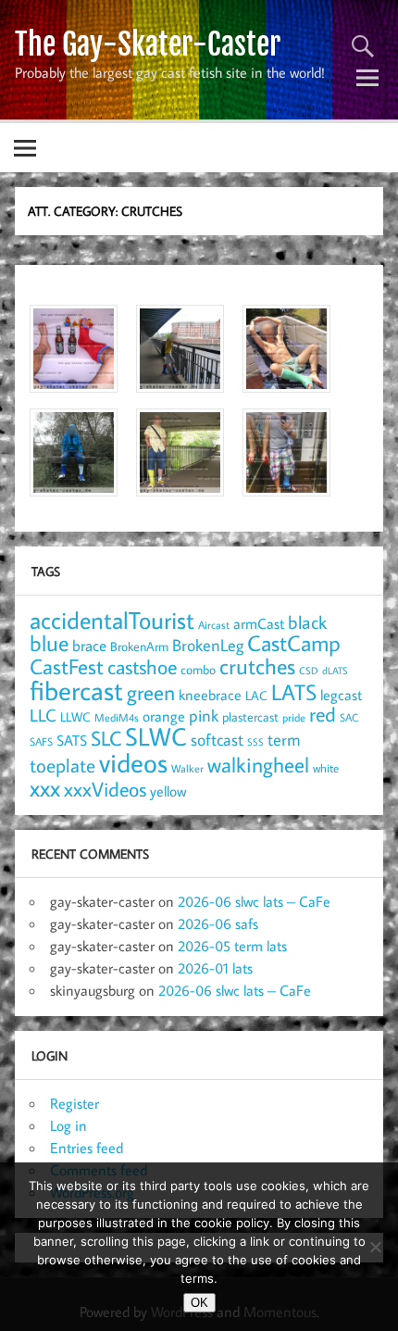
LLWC (75, 716)
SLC (106, 738)
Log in (68, 1125)
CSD (308, 670)
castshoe (142, 666)
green (151, 692)
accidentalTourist (112, 619)
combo (198, 669)
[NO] (375, 1246)
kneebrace (210, 694)
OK (199, 1303)
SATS (71, 739)
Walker (187, 767)
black (307, 622)
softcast (217, 739)
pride (293, 717)
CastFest (67, 666)
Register (74, 1103)
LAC (256, 695)
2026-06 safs (218, 923)
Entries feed (86, 1147)
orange (164, 716)
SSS (255, 741)
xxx (45, 787)
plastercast (250, 716)
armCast (258, 623)
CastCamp (294, 643)
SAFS (41, 741)
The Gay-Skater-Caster (147, 44)
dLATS (335, 670)
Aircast (214, 624)
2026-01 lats (215, 968)
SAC (349, 717)
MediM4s (116, 717)
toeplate (62, 765)
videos (133, 762)
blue (49, 643)
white (326, 768)
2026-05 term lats (232, 945)
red (322, 714)
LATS (294, 692)
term (284, 739)
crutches (257, 666)
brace (89, 645)
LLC (43, 714)
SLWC (156, 736)
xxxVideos (105, 789)
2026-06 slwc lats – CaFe (254, 901)
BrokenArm (139, 646)
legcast (341, 694)
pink (203, 715)
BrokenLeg (207, 645)
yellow (168, 791)
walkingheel (258, 764)
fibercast (76, 690)
